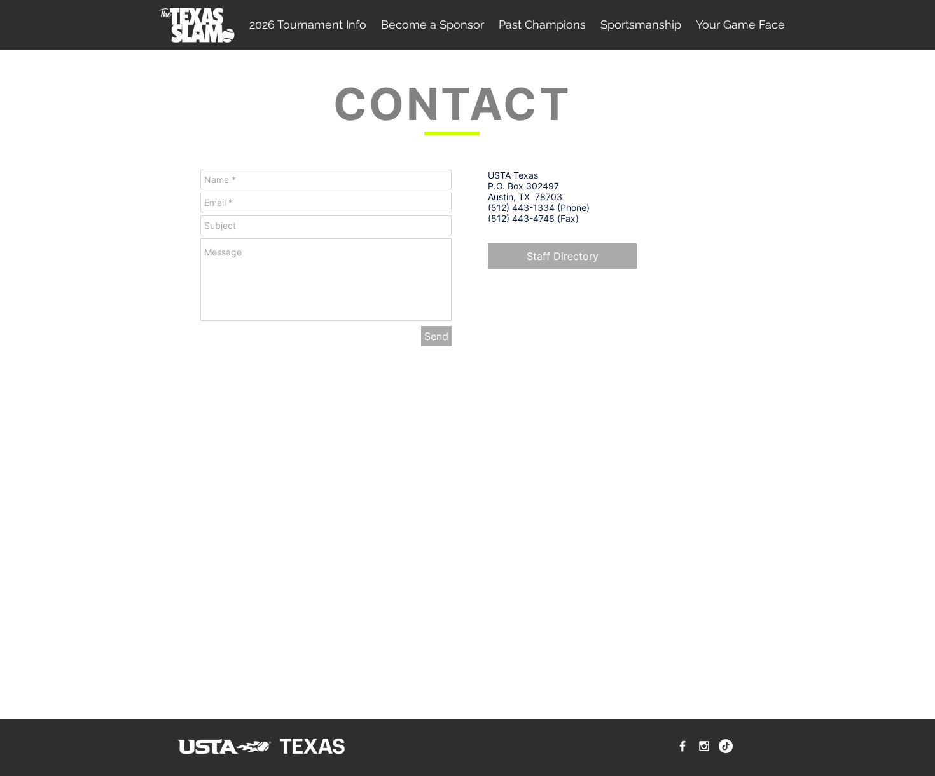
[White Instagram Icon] (704, 746)
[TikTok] (726, 746)
